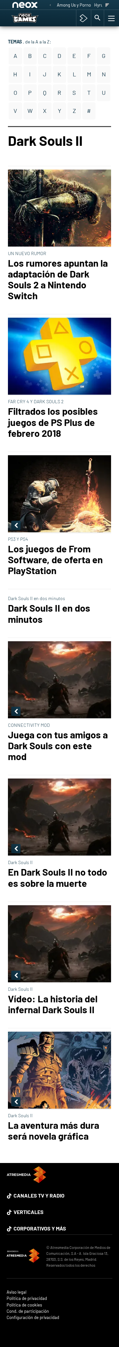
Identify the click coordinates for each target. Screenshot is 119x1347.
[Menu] (110, 18)
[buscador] (97, 18)
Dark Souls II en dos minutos (49, 613)
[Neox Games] (32, 18)
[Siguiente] (107, 5)
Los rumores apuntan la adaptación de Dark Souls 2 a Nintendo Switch (58, 279)
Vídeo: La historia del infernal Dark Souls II (53, 1004)
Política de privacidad (27, 1298)
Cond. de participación (28, 1311)
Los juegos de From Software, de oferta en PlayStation (55, 559)
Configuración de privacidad (33, 1317)
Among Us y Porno (74, 5)
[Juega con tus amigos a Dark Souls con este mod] (59, 680)
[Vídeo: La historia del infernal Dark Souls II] (59, 944)
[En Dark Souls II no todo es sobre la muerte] (59, 818)
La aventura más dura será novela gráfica (53, 1130)
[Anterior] (50, 5)
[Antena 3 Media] (23, 1256)
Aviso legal (16, 1292)
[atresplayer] (83, 18)
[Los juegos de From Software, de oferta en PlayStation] (59, 494)
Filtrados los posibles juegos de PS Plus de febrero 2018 (53, 422)
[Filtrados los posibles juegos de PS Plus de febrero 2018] (59, 357)
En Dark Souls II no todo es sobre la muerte (57, 877)
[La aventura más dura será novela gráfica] (59, 1071)
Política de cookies (24, 1305)
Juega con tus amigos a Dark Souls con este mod (58, 745)
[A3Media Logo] (26, 1181)
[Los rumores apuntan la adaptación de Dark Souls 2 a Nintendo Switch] (59, 209)
